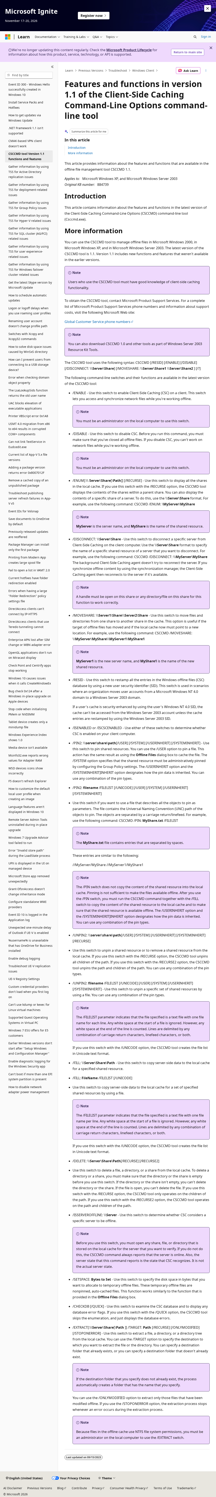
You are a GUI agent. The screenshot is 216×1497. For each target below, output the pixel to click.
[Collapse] (52, 67)
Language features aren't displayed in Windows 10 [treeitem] (26, 809)
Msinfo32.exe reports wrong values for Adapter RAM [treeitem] (28, 758)
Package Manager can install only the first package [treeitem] (28, 547)
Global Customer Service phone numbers (97, 321)
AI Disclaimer (12, 1488)
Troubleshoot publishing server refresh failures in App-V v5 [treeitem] (29, 498)
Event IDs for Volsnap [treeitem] (23, 511)
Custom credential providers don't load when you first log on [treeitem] (28, 992)
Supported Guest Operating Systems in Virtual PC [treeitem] (28, 1020)
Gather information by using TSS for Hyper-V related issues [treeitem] (29, 218)
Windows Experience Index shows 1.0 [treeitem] (27, 737)
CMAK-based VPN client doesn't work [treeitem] (25, 143)
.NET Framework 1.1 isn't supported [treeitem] (25, 130)
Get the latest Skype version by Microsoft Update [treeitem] (30, 285)
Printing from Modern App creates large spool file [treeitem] (27, 560)
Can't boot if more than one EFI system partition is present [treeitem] (30, 1076)
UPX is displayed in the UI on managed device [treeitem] (28, 865)
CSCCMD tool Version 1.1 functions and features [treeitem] (26, 156)
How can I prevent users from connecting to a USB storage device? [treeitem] (29, 365)
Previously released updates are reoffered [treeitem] (28, 534)
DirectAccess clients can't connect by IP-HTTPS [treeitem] (26, 611)
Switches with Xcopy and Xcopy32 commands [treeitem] (25, 336)
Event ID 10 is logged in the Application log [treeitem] (27, 917)
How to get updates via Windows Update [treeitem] (24, 117)
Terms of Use (163, 1488)
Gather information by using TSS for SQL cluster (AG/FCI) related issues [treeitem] (28, 233)
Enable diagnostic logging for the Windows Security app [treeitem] (29, 1064)
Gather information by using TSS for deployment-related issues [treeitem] (28, 190)
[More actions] (205, 70)
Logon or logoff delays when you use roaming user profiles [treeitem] (29, 310)
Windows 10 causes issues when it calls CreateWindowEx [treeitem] (29, 681)
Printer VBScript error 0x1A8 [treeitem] (28, 416)
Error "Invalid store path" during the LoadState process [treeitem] (29, 853)
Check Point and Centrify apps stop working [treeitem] (29, 668)
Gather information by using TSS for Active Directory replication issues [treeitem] (28, 172)
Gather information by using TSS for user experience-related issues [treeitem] (28, 251)
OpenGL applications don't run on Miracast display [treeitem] (30, 655)
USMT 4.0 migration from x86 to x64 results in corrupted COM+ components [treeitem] (29, 429)
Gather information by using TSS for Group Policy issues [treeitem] (28, 205)
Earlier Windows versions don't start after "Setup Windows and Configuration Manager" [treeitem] (30, 1048)
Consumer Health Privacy (127, 1488)
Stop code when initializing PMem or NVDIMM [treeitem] (27, 711)
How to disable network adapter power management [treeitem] (28, 1089)
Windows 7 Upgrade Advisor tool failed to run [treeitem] (28, 840)
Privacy (97, 1488)
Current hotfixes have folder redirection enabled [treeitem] (28, 580)
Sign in (206, 37)
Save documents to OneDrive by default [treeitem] (28, 521)
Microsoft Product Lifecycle (129, 50)
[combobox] (29, 75)
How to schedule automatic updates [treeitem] (27, 298)
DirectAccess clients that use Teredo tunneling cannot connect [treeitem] (28, 627)
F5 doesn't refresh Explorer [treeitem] (27, 781)
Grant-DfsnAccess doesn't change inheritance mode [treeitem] (26, 891)
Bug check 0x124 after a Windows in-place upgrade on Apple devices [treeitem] (29, 696)
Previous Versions (90, 70)
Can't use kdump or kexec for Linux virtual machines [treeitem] (29, 1007)
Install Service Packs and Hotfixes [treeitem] (25, 105)
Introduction (77, 148)
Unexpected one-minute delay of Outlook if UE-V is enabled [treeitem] (29, 930)
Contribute (79, 1488)
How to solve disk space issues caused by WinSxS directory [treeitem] (29, 349)
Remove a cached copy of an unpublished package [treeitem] (28, 482)
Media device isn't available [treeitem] (27, 748)
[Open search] (195, 37)
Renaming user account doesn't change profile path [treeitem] (27, 323)
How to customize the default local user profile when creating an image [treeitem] (29, 794)
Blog (60, 1488)
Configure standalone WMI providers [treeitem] (27, 904)
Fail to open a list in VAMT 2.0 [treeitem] (29, 570)
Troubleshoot (117, 70)
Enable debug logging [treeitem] (24, 958)
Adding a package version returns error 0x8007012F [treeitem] (26, 470)
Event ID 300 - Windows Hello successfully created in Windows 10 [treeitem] (29, 89)
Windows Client (143, 70)
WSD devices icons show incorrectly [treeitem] (25, 770)
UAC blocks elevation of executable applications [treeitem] (25, 405)
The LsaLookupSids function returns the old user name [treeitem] (28, 393)
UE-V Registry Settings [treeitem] (24, 979)
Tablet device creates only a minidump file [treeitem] (27, 724)
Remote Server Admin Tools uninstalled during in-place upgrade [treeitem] (27, 825)
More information (80, 153)
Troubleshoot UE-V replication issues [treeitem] (29, 968)
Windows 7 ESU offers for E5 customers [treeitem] (28, 1033)
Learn (69, 70)
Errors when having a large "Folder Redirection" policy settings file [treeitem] (27, 596)
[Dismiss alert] (207, 8)
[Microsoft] (8, 37)
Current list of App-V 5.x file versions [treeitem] (27, 457)
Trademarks (185, 1488)
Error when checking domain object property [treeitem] (28, 380)
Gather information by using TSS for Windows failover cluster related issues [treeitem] (28, 269)
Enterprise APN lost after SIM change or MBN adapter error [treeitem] (29, 642)
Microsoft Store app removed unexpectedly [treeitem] (29, 878)
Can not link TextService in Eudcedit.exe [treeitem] (27, 444)
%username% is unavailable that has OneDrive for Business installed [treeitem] (30, 945)
